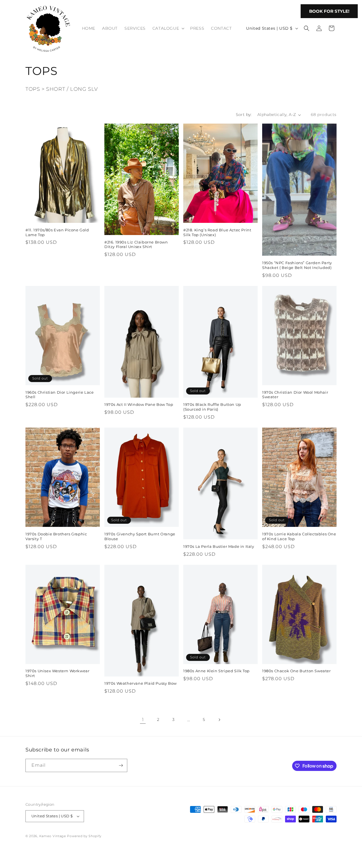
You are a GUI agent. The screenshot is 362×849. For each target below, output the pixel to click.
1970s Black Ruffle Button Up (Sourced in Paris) (212, 406)
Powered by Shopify (84, 836)
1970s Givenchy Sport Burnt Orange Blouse (139, 536)
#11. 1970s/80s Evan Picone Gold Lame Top (57, 232)
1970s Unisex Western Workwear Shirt (57, 673)
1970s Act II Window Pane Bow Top (138, 404)
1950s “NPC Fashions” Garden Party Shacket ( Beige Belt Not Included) (297, 265)
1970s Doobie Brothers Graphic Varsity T (56, 536)
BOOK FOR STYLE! (329, 11)
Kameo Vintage (52, 836)
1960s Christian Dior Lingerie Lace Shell (59, 394)
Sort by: (244, 114)
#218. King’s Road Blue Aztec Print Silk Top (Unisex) (217, 232)
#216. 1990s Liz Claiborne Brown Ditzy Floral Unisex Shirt (136, 244)
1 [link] (143, 719)
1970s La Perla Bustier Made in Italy (218, 546)
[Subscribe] (121, 765)
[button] (168, 28)
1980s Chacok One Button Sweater (296, 671)
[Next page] (219, 720)
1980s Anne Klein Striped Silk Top (216, 671)
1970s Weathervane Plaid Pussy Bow (140, 683)
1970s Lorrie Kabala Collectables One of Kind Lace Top (299, 536)
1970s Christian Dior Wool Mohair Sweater (295, 394)
